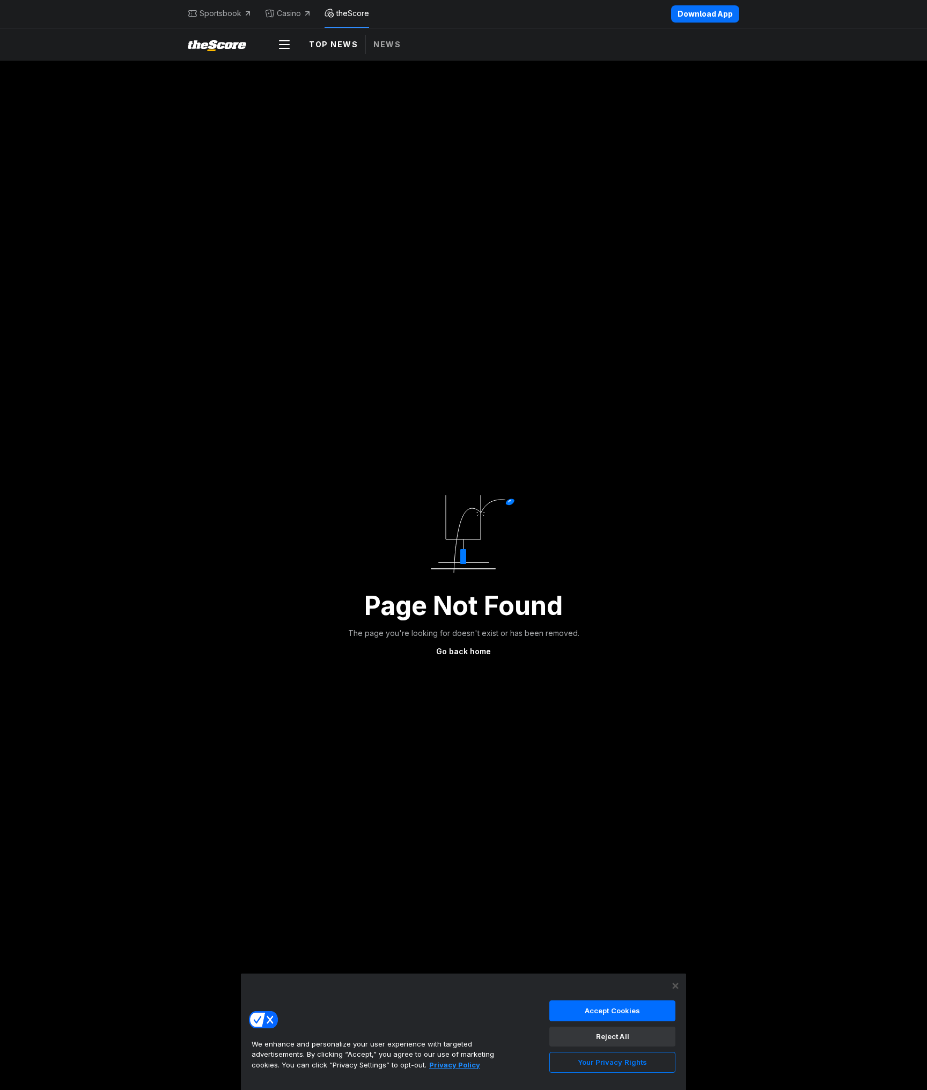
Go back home (463, 651)
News (387, 44)
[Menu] (284, 44)
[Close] (675, 986)
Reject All (612, 1036)
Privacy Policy (454, 1064)
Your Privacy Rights (612, 1062)
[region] (463, 1031)
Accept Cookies (613, 1010)
